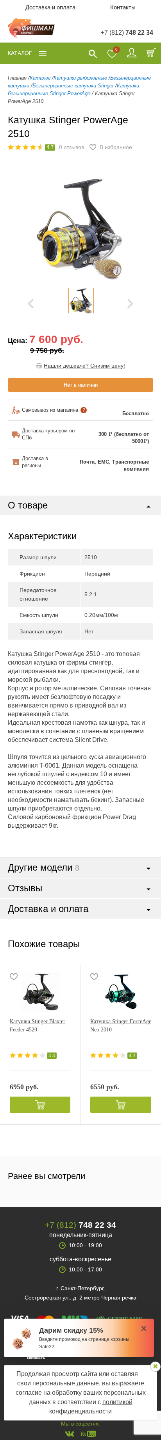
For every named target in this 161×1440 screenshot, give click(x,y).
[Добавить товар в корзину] (40, 1105)
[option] (80, 300)
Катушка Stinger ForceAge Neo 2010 (120, 1026)
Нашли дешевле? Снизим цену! (84, 366)
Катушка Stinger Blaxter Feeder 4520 (37, 1026)
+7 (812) (127, 32)
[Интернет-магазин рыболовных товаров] (31, 29)
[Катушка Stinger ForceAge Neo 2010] (120, 992)
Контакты (123, 7)
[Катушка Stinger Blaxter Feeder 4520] (40, 992)
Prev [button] (31, 303)
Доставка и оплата (50, 7)
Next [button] (130, 303)
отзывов (71, 147)
